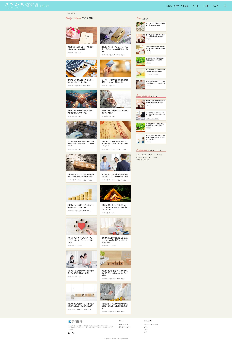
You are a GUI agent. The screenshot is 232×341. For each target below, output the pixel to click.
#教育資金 (146, 160)
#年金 (150, 157)
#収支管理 (144, 154)
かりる (195, 6)
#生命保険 (139, 160)
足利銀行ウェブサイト (124, 327)
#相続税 (155, 157)
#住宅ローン (151, 154)
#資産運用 (139, 157)
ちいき (216, 6)
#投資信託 (159, 154)
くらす (205, 6)
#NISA (145, 157)
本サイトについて (123, 324)
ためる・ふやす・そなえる (177, 6)
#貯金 (137, 154)
